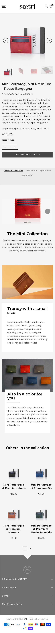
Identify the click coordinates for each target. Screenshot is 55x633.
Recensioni (27, 175)
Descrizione (31, 170)
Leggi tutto (42, 122)
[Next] (49, 40)
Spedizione (45, 170)
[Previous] (5, 40)
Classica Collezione (13, 170)
